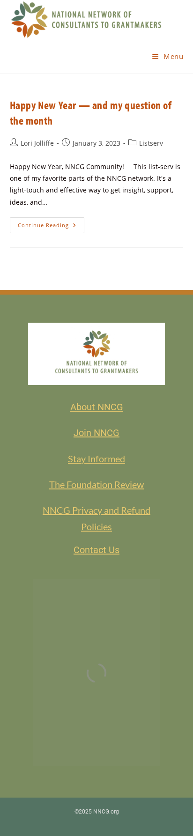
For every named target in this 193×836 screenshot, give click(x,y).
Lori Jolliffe (37, 143)
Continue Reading (51, 223)
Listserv (151, 143)
